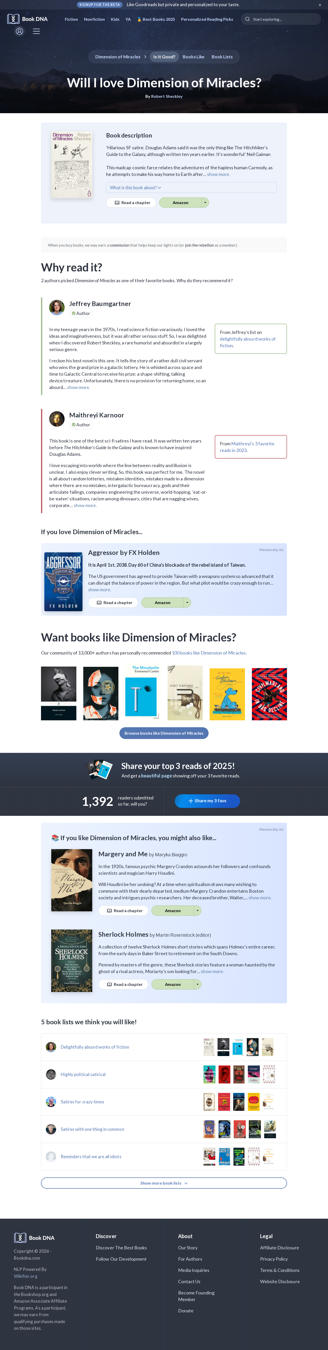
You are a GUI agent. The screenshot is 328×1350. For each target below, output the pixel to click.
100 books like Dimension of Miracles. (209, 653)
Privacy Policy (274, 1259)
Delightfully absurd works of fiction (95, 1047)
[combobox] (281, 19)
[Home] (31, 19)
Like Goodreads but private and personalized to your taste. (183, 4)
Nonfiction (94, 19)
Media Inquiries (194, 1270)
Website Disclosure (280, 1281)
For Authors (190, 1259)
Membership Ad (271, 550)
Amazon (180, 202)
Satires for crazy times (82, 1101)
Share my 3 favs (210, 800)
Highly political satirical (83, 1074)
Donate (185, 1310)
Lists (222, 56)
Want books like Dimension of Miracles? (138, 637)
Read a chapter (135, 202)
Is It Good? (164, 56)
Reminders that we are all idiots (91, 1156)
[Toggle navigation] (36, 31)
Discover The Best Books (121, 1247)
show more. (218, 174)
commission (120, 245)
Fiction (71, 19)
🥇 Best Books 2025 (156, 19)
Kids (115, 19)
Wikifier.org (25, 1276)
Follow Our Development (121, 1259)
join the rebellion (199, 245)
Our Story (188, 1247)
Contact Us (189, 1281)
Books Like (193, 56)
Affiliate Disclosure (279, 1247)
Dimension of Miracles (117, 56)
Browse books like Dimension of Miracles (164, 733)
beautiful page (156, 775)
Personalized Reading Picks (207, 19)
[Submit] (247, 19)
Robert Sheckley (167, 96)
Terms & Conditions (280, 1270)
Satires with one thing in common (92, 1129)
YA (128, 19)
